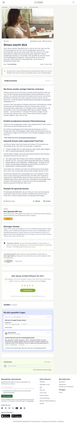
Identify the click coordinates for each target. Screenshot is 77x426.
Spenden (8, 218)
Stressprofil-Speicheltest (27, 137)
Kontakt (42, 403)
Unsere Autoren (44, 395)
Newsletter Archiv (45, 384)
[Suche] (73, 2)
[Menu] (3, 2)
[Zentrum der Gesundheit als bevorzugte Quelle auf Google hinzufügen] (9, 261)
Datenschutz (31, 401)
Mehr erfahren (32, 247)
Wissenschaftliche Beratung (47, 401)
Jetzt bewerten (27, 290)
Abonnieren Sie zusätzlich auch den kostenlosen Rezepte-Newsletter (17, 391)
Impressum (62, 382)
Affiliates (42, 382)
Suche (60, 392)
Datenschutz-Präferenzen (66, 386)
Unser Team (43, 392)
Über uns (42, 390)
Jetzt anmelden (6, 396)
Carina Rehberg (11, 64)
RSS (41, 387)
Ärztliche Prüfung (45, 398)
